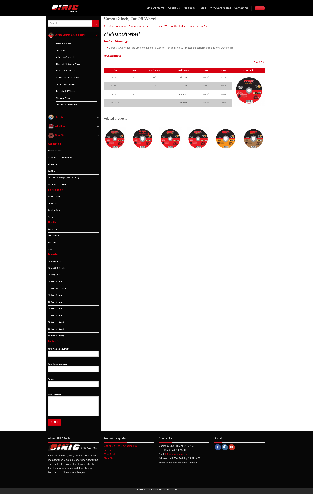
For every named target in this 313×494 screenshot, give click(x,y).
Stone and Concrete (57, 184)
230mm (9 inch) (55, 315)
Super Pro (52, 229)
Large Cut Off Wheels (65, 91)
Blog (203, 8)
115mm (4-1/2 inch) (57, 288)
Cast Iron (52, 171)
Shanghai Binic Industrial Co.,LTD (164, 489)
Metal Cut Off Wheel (65, 71)
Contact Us (241, 8)
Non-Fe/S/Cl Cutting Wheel (68, 64)
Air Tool (51, 217)
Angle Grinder (54, 197)
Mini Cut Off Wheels (65, 57)
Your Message (54, 394)
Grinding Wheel (63, 98)
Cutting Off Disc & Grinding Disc (120, 446)
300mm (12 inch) (56, 322)
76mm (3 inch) (54, 275)
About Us (174, 8)
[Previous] (102, 146)
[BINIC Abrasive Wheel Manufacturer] (78, 8)
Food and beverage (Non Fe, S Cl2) (63, 178)
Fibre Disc (109, 458)
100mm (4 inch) (55, 282)
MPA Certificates (220, 8)
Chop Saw (52, 203)
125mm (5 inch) (55, 295)
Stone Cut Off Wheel (65, 84)
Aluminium (53, 164)
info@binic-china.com (176, 454)
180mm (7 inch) (55, 309)
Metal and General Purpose (60, 157)
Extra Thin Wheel (64, 44)
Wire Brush (109, 454)
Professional (53, 236)
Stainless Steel (54, 151)
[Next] (265, 146)
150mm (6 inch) (55, 302)
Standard (52, 243)
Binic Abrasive (155, 8)
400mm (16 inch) (56, 336)
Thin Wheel (61, 51)
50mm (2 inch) (54, 261)
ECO (50, 249)
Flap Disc (108, 450)
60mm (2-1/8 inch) (56, 268)
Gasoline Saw (54, 210)
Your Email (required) (58, 364)
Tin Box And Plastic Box (66, 105)
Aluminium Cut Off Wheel (67, 78)
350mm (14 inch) (56, 329)
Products (189, 8)
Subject (51, 379)
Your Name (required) (58, 349)
